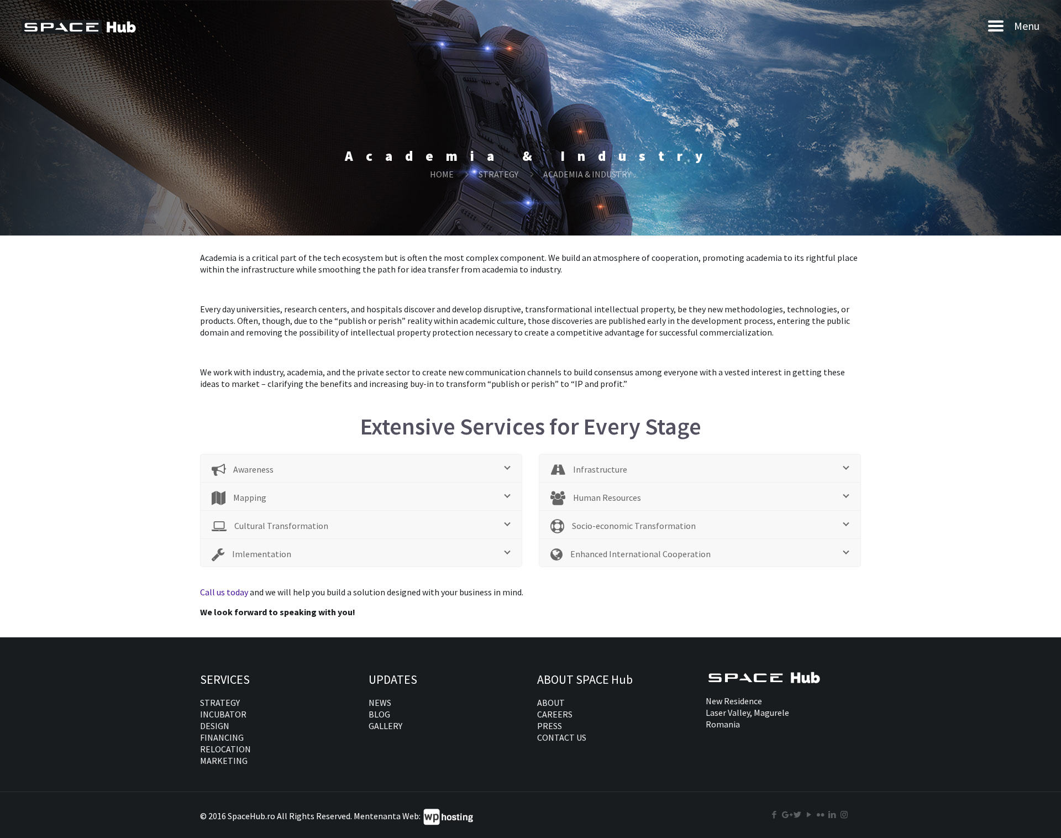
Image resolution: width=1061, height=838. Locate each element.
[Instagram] (844, 814)
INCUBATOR (223, 714)
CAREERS (554, 714)
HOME (442, 174)
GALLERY (385, 725)
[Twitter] (797, 814)
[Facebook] (774, 814)
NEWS (380, 702)
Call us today (225, 592)
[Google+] (786, 814)
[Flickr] (821, 814)
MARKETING (224, 760)
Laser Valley (728, 712)
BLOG (379, 714)
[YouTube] (809, 814)
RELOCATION (225, 749)
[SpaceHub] (80, 25)
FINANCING (222, 737)
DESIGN (214, 725)
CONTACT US (561, 737)
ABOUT (551, 702)
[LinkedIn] (832, 814)
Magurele (771, 712)
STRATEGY (498, 174)
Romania (723, 724)
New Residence (734, 700)
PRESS (549, 725)
